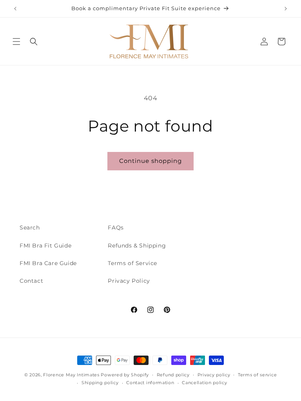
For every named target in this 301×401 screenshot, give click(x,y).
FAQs (115, 227)
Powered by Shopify (125, 375)
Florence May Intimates (71, 375)
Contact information (150, 382)
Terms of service (257, 375)
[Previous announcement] (15, 8)
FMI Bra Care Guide (48, 263)
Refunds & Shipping (137, 245)
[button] (16, 41)
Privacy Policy (129, 280)
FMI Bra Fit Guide (45, 245)
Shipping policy (100, 382)
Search (30, 227)
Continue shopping (150, 160)
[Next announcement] (285, 8)
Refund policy (173, 375)
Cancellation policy (204, 382)
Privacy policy (214, 375)
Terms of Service (132, 263)
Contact (31, 280)
